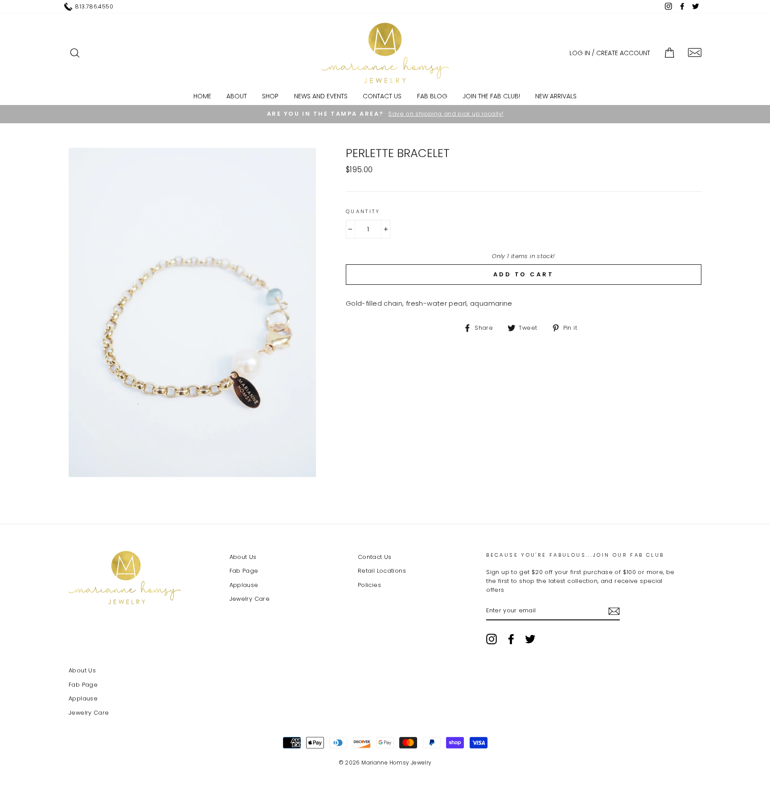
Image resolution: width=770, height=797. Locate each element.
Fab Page (243, 570)
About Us (243, 557)
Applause (243, 585)
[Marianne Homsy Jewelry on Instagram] (491, 639)
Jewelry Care (249, 599)
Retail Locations (382, 570)
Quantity (363, 211)
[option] (385, 113)
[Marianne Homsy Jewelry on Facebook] (511, 639)
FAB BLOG (432, 96)
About (236, 96)
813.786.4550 (94, 6)
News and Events (321, 96)
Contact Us (382, 96)
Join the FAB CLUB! (491, 96)
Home (202, 96)
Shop (270, 96)
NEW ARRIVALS (556, 96)
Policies (369, 585)
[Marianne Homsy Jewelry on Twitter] (530, 639)
